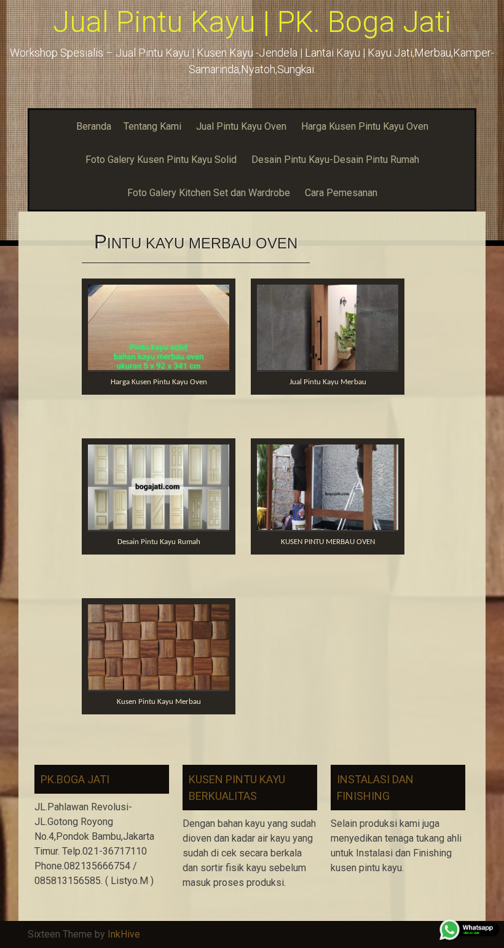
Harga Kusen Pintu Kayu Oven (364, 126)
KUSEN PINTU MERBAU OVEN (328, 542)
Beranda (93, 126)
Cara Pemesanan (341, 193)
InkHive (124, 934)
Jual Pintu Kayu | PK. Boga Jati (252, 21)
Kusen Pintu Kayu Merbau (159, 702)
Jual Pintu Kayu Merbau (327, 382)
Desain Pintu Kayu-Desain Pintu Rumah (335, 159)
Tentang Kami (152, 126)
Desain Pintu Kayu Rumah (158, 542)
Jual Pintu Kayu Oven (241, 126)
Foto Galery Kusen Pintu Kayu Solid (161, 159)
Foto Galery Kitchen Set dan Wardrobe (208, 193)
